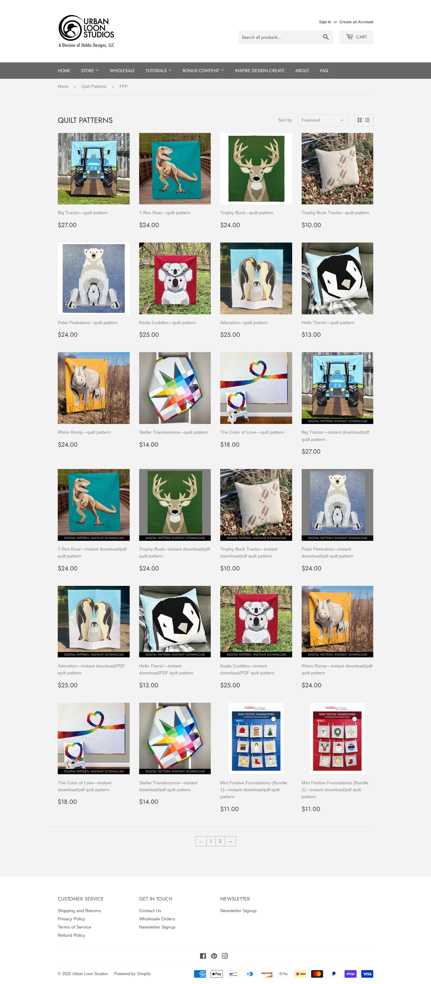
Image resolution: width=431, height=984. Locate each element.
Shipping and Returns (79, 910)
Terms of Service (74, 927)
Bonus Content (202, 70)
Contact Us (150, 910)
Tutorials (157, 70)
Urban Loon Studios (90, 973)
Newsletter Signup (157, 927)
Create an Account (356, 22)
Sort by (285, 120)
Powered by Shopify (132, 973)
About (302, 70)
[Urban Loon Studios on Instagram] (225, 956)
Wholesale (122, 70)
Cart (361, 37)
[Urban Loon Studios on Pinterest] (214, 956)
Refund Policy (71, 935)
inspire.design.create (260, 70)
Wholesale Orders (157, 918)
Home (64, 70)
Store (88, 70)
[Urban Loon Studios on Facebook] (203, 956)
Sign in (325, 22)
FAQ (324, 70)
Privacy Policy (71, 918)
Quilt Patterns (94, 86)
